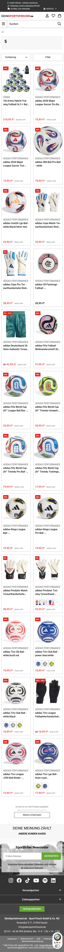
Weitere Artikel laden (32, 815)
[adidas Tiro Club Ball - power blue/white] (48, 630)
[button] (50, 9)
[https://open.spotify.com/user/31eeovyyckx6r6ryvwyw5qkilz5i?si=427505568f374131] (45, 880)
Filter (48, 57)
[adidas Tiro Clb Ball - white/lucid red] (16, 630)
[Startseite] (2, 31)
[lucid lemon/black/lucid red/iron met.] (38, 786)
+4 (57, 602)
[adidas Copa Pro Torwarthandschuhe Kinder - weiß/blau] (16, 263)
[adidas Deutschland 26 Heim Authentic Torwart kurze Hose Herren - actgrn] (16, 324)
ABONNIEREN (51, 856)
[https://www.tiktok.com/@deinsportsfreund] (28, 880)
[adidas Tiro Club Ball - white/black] (45, 663)
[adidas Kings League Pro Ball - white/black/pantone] (48, 508)
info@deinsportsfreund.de (32, 927)
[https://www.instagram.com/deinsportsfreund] (11, 880)
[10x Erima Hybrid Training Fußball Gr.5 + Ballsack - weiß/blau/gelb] (16, 79)
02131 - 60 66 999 (13, 931)
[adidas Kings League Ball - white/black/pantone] (16, 508)
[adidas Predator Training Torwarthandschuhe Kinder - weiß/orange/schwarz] (48, 569)
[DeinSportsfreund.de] (17, 15)
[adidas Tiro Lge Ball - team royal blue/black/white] (48, 752)
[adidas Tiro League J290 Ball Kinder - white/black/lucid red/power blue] (16, 752)
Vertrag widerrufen (32, 909)
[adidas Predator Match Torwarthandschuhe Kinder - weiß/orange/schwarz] (16, 569)
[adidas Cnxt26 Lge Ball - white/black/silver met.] (16, 201)
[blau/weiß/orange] (51, 602)
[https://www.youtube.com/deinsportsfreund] (36, 880)
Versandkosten (46, 945)
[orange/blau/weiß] (38, 602)
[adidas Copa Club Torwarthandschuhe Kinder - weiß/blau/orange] (45, 602)
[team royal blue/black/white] (45, 786)
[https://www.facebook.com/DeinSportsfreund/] (19, 880)
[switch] (57, 946)
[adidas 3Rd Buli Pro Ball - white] (48, 140)
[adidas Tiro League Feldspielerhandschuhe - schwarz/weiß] (48, 691)
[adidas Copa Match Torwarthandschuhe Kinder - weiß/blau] (48, 201)
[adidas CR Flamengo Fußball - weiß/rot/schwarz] (48, 263)
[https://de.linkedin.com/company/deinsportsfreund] (53, 880)
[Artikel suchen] (59, 24)
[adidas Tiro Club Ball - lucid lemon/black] (51, 663)
